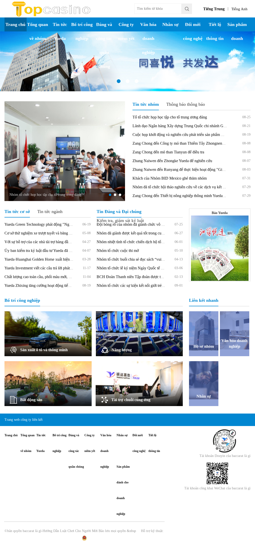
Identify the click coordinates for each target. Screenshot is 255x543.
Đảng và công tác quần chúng (104, 45)
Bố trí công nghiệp (82, 31)
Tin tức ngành (50, 211)
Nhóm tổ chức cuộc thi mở (118, 250)
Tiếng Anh (239, 9)
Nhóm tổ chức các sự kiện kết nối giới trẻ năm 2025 (137, 285)
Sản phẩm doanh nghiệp (237, 38)
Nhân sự (170, 24)
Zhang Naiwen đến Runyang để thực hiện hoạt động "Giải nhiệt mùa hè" (190, 169)
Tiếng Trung (214, 9)
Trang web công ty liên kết (23, 420)
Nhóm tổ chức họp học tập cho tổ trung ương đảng (45, 195)
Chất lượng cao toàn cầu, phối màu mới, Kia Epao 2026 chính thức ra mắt (62, 277)
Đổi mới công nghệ (192, 31)
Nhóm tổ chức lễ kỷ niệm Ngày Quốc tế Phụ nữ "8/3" (139, 268)
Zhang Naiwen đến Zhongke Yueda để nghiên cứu (172, 161)
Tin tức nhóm (145, 104)
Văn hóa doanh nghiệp (148, 38)
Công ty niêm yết (126, 31)
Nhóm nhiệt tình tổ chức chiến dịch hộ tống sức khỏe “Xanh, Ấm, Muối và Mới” (160, 242)
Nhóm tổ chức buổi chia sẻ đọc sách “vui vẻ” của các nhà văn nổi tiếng (153, 259)
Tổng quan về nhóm (37, 31)
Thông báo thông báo (185, 104)
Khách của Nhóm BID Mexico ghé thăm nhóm (169, 178)
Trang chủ (15, 24)
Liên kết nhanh (203, 300)
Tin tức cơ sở (17, 211)
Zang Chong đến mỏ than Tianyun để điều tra (168, 152)
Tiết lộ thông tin (215, 31)
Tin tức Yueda (60, 31)
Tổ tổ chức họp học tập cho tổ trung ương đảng (169, 117)
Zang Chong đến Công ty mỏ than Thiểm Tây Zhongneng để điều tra (187, 143)
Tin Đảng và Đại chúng (119, 211)
